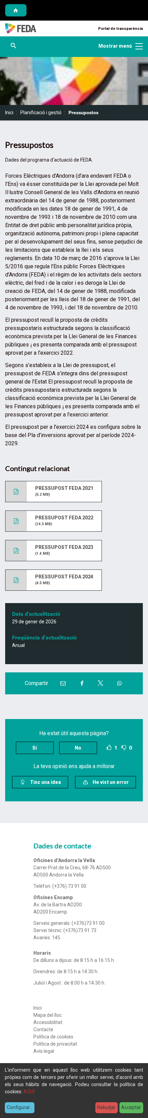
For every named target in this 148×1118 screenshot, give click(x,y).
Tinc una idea (45, 782)
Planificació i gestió (41, 112)
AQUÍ (28, 1091)
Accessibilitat (47, 1022)
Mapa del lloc (47, 1015)
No (78, 748)
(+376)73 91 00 (88, 923)
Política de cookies (53, 1036)
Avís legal (43, 1051)
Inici (9, 112)
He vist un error (110, 782)
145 (56, 937)
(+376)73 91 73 (79, 930)
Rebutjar (106, 1107)
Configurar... (20, 1107)
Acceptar (131, 1107)
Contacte (43, 1029)
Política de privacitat (55, 1044)
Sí (34, 748)
